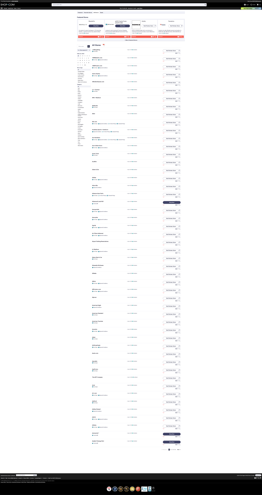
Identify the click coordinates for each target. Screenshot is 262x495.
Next (179, 449)
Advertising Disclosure (16, 482)
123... (85, 65)
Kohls (144, 21)
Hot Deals (95, 51)
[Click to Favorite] (163, 53)
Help (6, 478)
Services (32, 478)
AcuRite (94, 161)
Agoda (94, 225)
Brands (5, 8)
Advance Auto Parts (97, 193)
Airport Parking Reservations (100, 241)
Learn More (139, 8)
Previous (164, 449)
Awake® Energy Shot (98, 441)
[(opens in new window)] (152, 489)
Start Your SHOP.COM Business (254, 1)
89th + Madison (96, 97)
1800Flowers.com (97, 65)
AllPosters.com (96, 289)
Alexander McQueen (98, 265)
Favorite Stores (88, 12)
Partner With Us (26, 478)
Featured (80, 12)
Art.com (94, 393)
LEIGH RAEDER (15, 1)
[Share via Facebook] (100, 37)
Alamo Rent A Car (97, 257)
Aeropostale (95, 209)
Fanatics (171, 21)
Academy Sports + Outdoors (100, 129)
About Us (3, 478)
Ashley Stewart (96, 409)
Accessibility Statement (12, 478)
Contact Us (20, 478)
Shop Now (96, 26)
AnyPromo (95, 369)
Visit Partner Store (147, 26)
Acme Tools (95, 153)
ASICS (94, 417)
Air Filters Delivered (97, 233)
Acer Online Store (97, 145)
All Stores (96, 12)
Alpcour (94, 297)
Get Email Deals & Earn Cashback (8, 475)
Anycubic (94, 361)
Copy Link (258, 475)
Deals (15, 8)
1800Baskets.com (97, 57)
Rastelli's (92, 21)
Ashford (94, 401)
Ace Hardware (96, 137)
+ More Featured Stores (131, 40)
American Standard (97, 313)
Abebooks (95, 105)
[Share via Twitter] (102, 37)
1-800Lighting (96, 49)
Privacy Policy (3, 482)
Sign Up (35, 475)
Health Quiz (10, 8)
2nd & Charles (96, 73)
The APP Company (97, 377)
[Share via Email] (98, 37)
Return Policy (23, 482)
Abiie (93, 113)
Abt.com (94, 121)
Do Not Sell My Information (40, 482)
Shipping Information (31, 482)
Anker (93, 337)
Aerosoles (95, 217)
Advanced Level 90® (98, 201)
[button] (39, 478)
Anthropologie (96, 345)
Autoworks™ (95, 433)
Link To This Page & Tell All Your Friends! (245, 475)
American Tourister (97, 321)
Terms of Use (9, 482)
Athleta (94, 425)
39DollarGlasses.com (98, 81)
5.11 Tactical (95, 89)
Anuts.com (95, 353)
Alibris (94, 281)
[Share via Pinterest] (260, 478)
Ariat (93, 385)
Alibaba (94, 273)
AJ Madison (95, 249)
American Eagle (96, 305)
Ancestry (94, 329)
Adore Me (95, 185)
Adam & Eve (95, 169)
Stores (18, 8)
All (78, 55)
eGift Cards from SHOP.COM (121, 22)
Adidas (94, 177)
